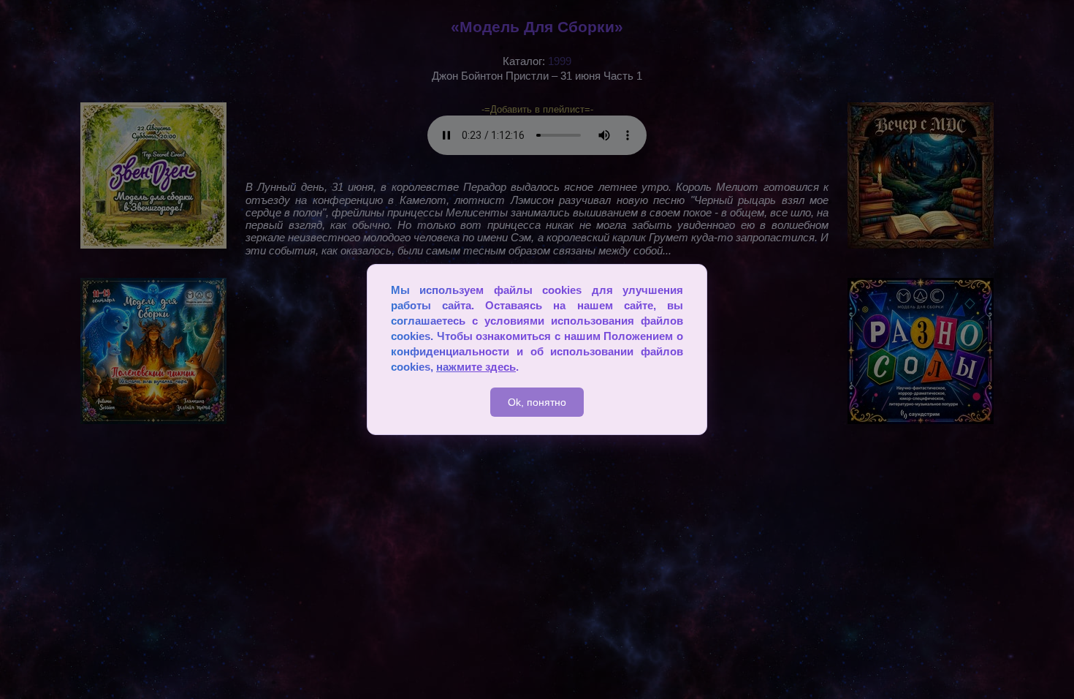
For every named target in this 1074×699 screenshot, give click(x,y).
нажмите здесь (476, 366)
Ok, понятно (537, 402)
